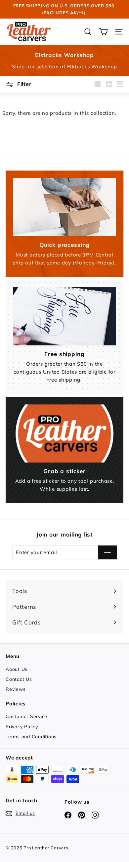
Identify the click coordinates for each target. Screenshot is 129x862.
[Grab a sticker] (64, 433)
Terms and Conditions (31, 737)
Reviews (15, 689)
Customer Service (26, 716)
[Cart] (103, 31)
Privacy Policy (22, 727)
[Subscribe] (107, 552)
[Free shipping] (64, 316)
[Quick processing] (64, 207)
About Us (16, 669)
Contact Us (19, 679)
